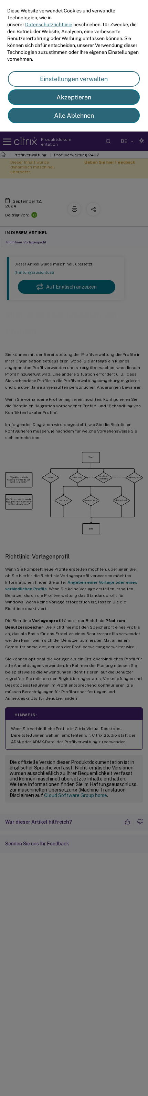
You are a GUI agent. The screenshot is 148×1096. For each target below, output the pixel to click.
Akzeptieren (73, 97)
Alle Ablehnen (74, 115)
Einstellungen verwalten (74, 79)
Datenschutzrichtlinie (48, 24)
